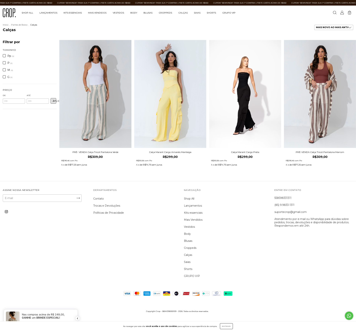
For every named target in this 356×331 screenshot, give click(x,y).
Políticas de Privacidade (108, 212)
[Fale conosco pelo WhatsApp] (349, 316)
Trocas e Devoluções (106, 205)
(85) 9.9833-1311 (284, 205)
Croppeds (165, 12)
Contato (98, 198)
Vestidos (118, 12)
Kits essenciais (73, 12)
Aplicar (54, 101)
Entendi (226, 326)
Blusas (148, 12)
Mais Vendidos (97, 12)
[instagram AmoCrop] (6, 211)
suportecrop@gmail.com (290, 212)
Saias (197, 12)
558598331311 (282, 198)
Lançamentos (48, 12)
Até (29, 95)
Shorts (211, 12)
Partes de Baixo (19, 24)
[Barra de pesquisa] (335, 13)
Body (133, 12)
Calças (183, 12)
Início (5, 24)
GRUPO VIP (228, 12)
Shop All (27, 12)
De (4, 95)
